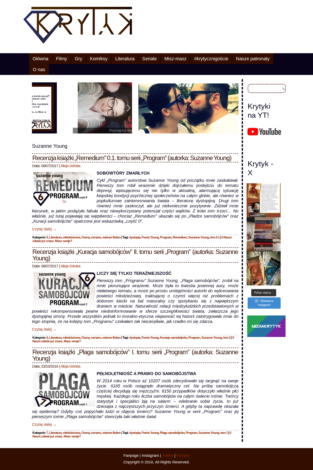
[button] (35, 108)
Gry (78, 58)
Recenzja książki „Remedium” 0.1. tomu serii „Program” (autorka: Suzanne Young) (131, 157)
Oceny (85, 237)
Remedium (180, 237)
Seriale (149, 58)
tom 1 (224, 432)
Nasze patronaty (253, 58)
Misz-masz (175, 58)
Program (165, 237)
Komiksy (99, 58)
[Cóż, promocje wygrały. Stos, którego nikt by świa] (264, 234)
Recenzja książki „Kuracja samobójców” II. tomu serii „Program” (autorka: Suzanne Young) (135, 255)
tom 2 (226, 337)
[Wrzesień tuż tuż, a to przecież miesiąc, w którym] (264, 200)
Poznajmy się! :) (82, 130)
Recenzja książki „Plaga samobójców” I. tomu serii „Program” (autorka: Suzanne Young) (135, 355)
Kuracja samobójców (173, 337)
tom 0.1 (215, 237)
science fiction (111, 237)
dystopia (134, 237)
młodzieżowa (71, 237)
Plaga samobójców (172, 432)
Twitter (167, 455)
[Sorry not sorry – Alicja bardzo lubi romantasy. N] (264, 268)
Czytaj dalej (44, 229)
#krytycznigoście (211, 58)
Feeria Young (150, 237)
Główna (40, 58)
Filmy (61, 58)
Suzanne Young (198, 237)
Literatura (125, 58)
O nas (39, 69)
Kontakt (183, 455)
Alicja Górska (70, 166)
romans (96, 237)
